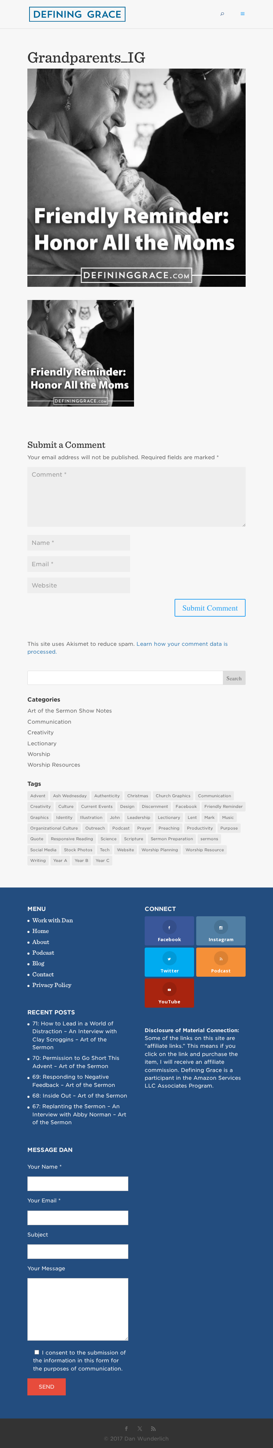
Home (40, 930)
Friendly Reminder (223, 806)
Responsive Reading (72, 838)
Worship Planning (159, 849)
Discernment (155, 806)
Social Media (43, 849)
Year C (102, 860)
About (40, 941)
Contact (43, 974)
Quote (36, 838)
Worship (38, 754)
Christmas (137, 795)
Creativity (40, 732)
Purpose (229, 828)
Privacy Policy (51, 984)
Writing (38, 860)
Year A (60, 860)
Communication (49, 722)
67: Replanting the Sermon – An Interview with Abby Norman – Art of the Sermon (79, 1114)
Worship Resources (53, 765)
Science (109, 838)
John (115, 817)
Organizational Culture (54, 828)
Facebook (186, 806)
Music (228, 817)
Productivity (200, 828)
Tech (104, 849)
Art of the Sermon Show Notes (69, 711)
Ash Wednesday (70, 795)
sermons (209, 838)
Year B (81, 860)
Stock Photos (78, 849)
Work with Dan (52, 920)
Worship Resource (205, 849)
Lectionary (42, 743)
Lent (192, 817)
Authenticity (107, 795)
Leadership (138, 817)
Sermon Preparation (172, 838)
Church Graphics (173, 795)
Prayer (144, 828)
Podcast (121, 828)
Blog (38, 963)
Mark (209, 817)
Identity (64, 817)
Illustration (91, 817)
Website (125, 849)
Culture (66, 806)
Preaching (169, 828)
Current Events (97, 806)
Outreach (95, 828)
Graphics (39, 817)
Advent (38, 795)
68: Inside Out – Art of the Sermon (79, 1096)
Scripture (133, 838)
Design (127, 806)
